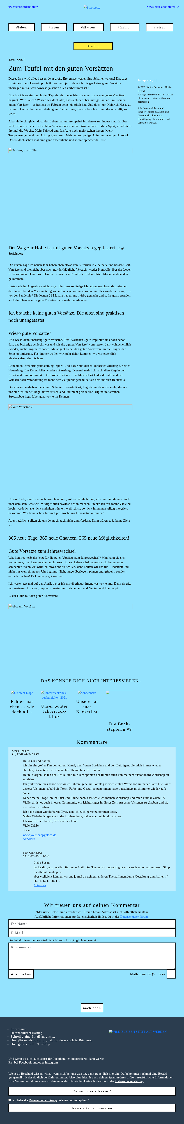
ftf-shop (93, 46)
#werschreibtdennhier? (23, 6)
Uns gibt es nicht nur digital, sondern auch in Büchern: (51, 1040)
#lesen (54, 27)
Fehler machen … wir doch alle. (22, 706)
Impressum (19, 1029)
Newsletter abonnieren (161, 6)
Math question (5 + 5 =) (147, 974)
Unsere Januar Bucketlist (87, 706)
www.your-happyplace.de (39, 835)
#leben (21, 27)
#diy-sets (88, 27)
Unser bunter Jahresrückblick (54, 711)
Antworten (29, 838)
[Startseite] (92, 7)
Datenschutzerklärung (134, 916)
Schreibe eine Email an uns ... (33, 1036)
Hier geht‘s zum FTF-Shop (30, 1044)
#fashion (125, 27)
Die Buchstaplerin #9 (119, 727)
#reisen (159, 27)
